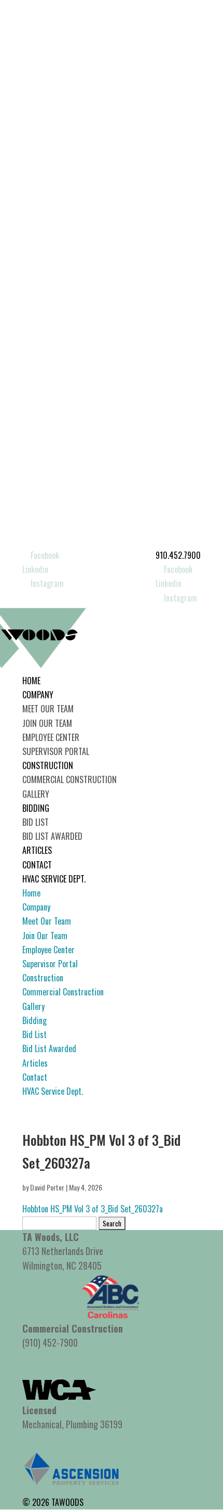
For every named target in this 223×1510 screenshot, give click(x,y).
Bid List (35, 822)
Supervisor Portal (55, 751)
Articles (37, 850)
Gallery (35, 794)
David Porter (47, 1187)
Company (37, 694)
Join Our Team (47, 723)
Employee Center (50, 737)
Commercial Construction (69, 779)
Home (31, 680)
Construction (47, 765)
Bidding (35, 808)
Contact (37, 865)
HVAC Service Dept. (54, 879)
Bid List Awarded (52, 836)
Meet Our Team (48, 708)
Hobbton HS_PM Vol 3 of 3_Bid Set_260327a (92, 1208)
